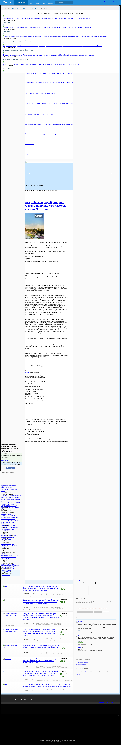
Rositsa (80, 635)
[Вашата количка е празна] (96, 2)
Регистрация (108, 2)
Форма (17, 699)
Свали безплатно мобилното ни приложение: (92, 608)
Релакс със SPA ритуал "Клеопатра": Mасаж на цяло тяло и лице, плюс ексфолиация (30, 134)
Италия (79, 671)
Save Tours (15, 416)
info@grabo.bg (26, 699)
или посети (106, 611)
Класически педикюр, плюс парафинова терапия (10, 536)
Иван (79, 647)
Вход (114, 2)
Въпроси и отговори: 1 (10, 409)
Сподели (12, 468)
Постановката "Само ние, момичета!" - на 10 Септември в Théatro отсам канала (28, 114)
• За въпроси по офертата (82, 662)
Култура (80, 674)
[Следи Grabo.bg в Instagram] (110, 698)
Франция (97, 671)
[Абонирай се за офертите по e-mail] (106, 698)
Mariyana (81, 621)
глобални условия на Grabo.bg (23, 403)
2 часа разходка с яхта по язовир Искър (9, 546)
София (3, 196)
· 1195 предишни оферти (88, 582)
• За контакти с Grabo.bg (81, 664)
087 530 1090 (35, 699)
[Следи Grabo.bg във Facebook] (118, 698)
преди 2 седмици (82, 650)
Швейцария (88, 671)
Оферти (20, 2)
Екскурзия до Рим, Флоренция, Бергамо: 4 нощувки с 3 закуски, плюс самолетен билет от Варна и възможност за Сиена (42, 64)
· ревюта (79, 582)
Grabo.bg (42, 740)
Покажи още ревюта (95, 654)
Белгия (105, 671)
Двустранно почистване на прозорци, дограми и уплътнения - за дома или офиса (29, 93)
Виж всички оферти (7, 564)
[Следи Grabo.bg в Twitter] (114, 698)
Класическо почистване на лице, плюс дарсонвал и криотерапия (9, 556)
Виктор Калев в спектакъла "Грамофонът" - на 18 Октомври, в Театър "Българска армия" (10, 567)
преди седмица (82, 632)
